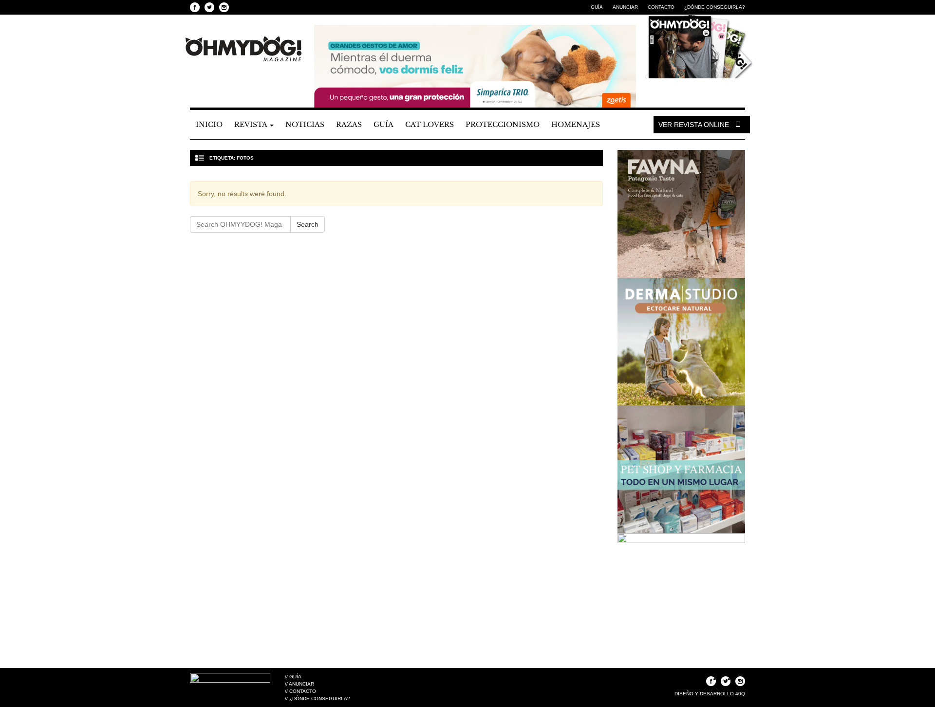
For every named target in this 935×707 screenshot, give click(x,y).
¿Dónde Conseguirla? (714, 7)
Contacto (661, 7)
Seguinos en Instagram (224, 7)
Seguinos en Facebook (195, 7)
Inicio (209, 124)
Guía (597, 7)
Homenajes (575, 124)
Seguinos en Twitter (209, 7)
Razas (349, 124)
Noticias (304, 124)
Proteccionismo (503, 124)
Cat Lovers (429, 124)
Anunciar (625, 7)
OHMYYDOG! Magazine (243, 49)
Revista (251, 124)
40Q (740, 693)
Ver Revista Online (694, 124)
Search (307, 224)
